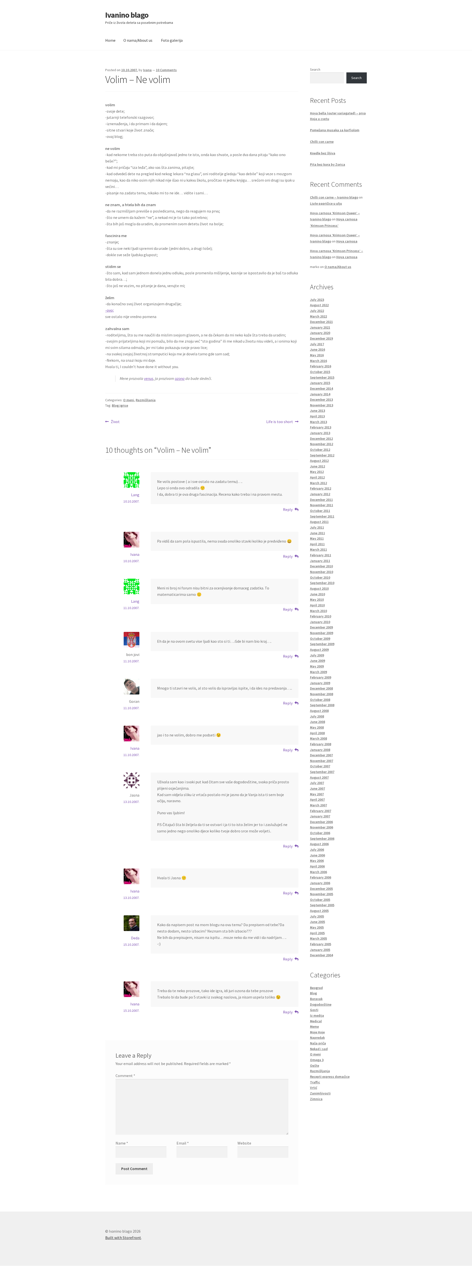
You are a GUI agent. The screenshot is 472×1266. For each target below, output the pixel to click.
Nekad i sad (319, 1049)
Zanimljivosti (320, 1093)
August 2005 (319, 910)
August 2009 (319, 649)
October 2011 (320, 510)
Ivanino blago (126, 15)
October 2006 (320, 833)
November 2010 (321, 572)
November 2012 (321, 444)
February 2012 (320, 488)
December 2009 (321, 627)
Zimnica (316, 1099)
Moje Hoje (317, 1032)
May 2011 (317, 538)
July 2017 (317, 344)
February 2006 (320, 877)
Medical (316, 1021)
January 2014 (320, 394)
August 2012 (319, 460)
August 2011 (319, 522)
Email (183, 1143)
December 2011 (321, 499)
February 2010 (320, 616)
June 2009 (317, 660)
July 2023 (317, 299)
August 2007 (319, 777)
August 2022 (319, 305)
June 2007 (317, 788)
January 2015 (320, 383)
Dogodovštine (320, 1004)
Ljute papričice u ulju (326, 203)
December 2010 (321, 566)
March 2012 (318, 483)
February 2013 (320, 427)
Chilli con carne (322, 141)
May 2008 (317, 727)
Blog (313, 993)
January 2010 (320, 622)
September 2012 (322, 455)
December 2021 (321, 322)
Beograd (316, 988)
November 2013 (321, 405)
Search (315, 69)
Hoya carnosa (346, 241)
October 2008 (320, 699)
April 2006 (317, 866)
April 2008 (317, 733)
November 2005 (321, 894)
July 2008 (317, 716)
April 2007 (317, 799)
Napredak (317, 1037)
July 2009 (317, 655)
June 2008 (317, 722)
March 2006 (318, 872)
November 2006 (321, 827)
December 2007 (321, 755)
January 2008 (320, 749)
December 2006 (321, 822)
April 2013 (317, 416)
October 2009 (320, 638)
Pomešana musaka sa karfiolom (334, 130)
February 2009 (320, 677)
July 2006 (317, 849)
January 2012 (320, 494)
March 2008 (318, 738)
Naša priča (318, 1043)
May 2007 (317, 794)
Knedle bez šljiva (322, 153)
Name (122, 1143)
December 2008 (321, 688)
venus (148, 378)
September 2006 (322, 838)
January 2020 (320, 333)
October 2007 (320, 766)
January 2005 (320, 949)
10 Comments (166, 70)
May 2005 (317, 927)
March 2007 (318, 805)
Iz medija (317, 1015)
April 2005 (317, 933)
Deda (135, 937)
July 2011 (317, 527)
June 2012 (317, 466)
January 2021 (320, 327)
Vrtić (313, 1087)
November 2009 (321, 633)
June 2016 (317, 349)
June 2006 (317, 855)
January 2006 (320, 883)
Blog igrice (120, 405)
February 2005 (320, 944)
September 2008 (322, 705)
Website (244, 1143)
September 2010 (322, 583)
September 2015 (322, 377)
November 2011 (321, 505)
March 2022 (318, 316)
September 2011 (322, 516)
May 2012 (317, 471)
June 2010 (317, 594)
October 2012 (320, 449)
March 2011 (318, 549)
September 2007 (322, 772)
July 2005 (317, 916)
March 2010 (318, 611)
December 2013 (321, 399)
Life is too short (279, 422)
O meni (128, 400)
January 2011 (320, 561)
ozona (180, 378)
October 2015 (320, 372)
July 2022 (317, 310)
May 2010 (317, 599)
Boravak (316, 999)
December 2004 (321, 955)
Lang (135, 494)
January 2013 (320, 433)
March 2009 (318, 672)
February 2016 (320, 366)
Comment (125, 1075)
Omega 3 (317, 1060)
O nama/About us (137, 40)
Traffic (315, 1082)
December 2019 (321, 338)
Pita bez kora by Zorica (327, 164)
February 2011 (320, 555)
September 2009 (322, 644)
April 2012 (317, 477)
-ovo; (109, 310)
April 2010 (317, 605)
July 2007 (317, 783)
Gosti (314, 1010)
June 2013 (317, 410)
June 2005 (317, 922)
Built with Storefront (123, 1237)
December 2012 (321, 438)
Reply (288, 509)
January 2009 (320, 683)
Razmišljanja (146, 400)
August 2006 (319, 844)
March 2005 (318, 938)
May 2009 (317, 666)
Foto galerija (172, 40)
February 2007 (320, 811)
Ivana (147, 70)
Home (110, 40)
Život (115, 422)
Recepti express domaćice (330, 1076)
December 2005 (321, 888)
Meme (314, 1026)
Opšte (314, 1065)
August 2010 (319, 588)
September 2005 (322, 905)
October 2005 (320, 899)
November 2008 (321, 694)
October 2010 (320, 577)
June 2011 (317, 533)
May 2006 (317, 860)
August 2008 (319, 710)
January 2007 (320, 816)
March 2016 (318, 361)
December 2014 (321, 388)
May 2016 (317, 355)
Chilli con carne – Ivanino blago (334, 197)
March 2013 (318, 422)
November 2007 (321, 761)
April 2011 (317, 544)
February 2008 (320, 744)
